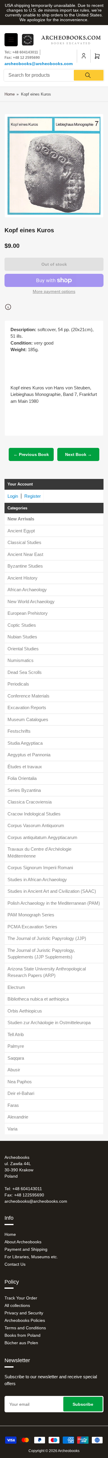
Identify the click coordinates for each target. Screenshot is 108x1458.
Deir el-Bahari (21, 1093)
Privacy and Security (23, 1312)
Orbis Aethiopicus (25, 1010)
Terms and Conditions (25, 1327)
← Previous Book (31, 454)
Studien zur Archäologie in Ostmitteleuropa (49, 1022)
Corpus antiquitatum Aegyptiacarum (42, 837)
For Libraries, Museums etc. (31, 1256)
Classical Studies (24, 542)
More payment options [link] (54, 291)
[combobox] (54, 75)
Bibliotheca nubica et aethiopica (38, 998)
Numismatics (21, 660)
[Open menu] (11, 39)
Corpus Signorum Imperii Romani (40, 867)
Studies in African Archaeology (37, 879)
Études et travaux (25, 766)
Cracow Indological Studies (34, 813)
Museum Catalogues (28, 719)
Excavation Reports (27, 707)
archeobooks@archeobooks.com (38, 63)
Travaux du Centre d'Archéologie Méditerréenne (39, 852)
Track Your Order (20, 1298)
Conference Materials (29, 695)
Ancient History (23, 577)
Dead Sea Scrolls (25, 672)
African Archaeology (27, 589)
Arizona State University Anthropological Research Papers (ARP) (47, 972)
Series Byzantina (24, 790)
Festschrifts (19, 731)
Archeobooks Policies (24, 1320)
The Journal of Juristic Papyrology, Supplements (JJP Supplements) (41, 954)
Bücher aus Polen (21, 1342)
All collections (17, 1305)
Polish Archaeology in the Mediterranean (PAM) (54, 903)
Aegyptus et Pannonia (29, 754)
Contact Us (15, 1264)
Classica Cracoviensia (30, 801)
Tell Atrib (16, 1034)
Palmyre (16, 1046)
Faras (13, 1105)
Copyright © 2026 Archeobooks (54, 1451)
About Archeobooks (22, 1241)
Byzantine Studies (25, 566)
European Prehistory (28, 613)
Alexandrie (18, 1116)
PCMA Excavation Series (32, 926)
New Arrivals (21, 518)
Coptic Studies (22, 625)
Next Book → (78, 454)
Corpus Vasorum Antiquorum (36, 825)
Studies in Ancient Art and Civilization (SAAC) (52, 891)
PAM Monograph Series (31, 914)
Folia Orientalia (22, 778)
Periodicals (18, 683)
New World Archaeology (31, 601)
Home (9, 94)
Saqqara (16, 1058)
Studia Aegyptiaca (25, 743)
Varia (12, 1128)
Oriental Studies (23, 648)
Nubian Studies (22, 636)
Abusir (14, 1069)
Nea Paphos (20, 1081)
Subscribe (83, 1404)
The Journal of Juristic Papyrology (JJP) (47, 938)
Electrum (16, 987)
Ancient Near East (25, 554)
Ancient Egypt (21, 530)
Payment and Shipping (25, 1249)
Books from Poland (22, 1335)
